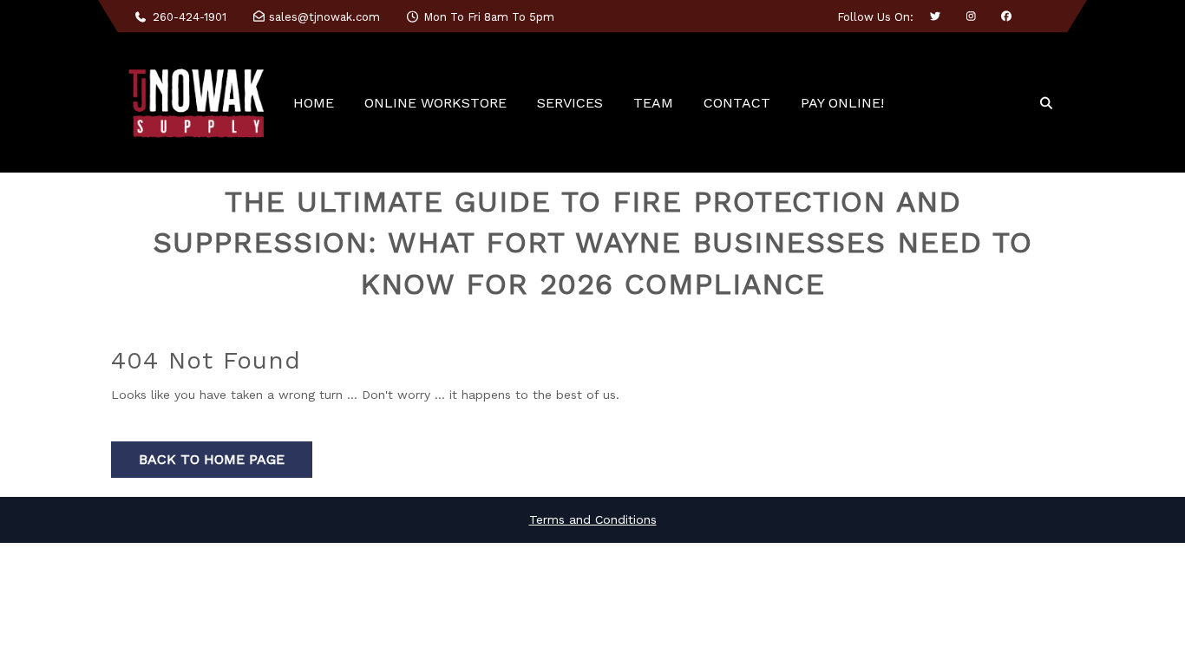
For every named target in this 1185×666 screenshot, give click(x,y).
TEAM (653, 103)
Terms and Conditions (593, 519)
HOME (313, 103)
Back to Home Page (212, 459)
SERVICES (570, 103)
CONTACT (737, 103)
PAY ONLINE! (842, 103)
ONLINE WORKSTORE (435, 103)
